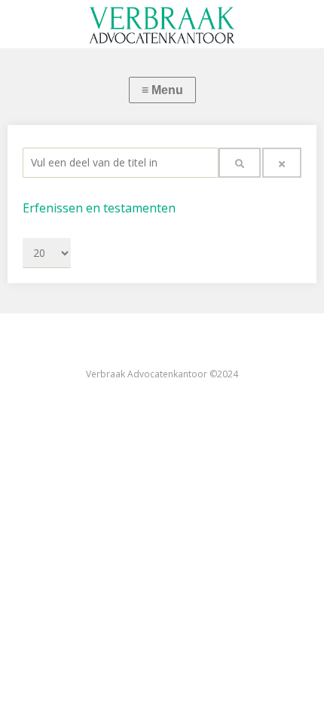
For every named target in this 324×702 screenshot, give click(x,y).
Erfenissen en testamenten (99, 208)
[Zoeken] (240, 163)
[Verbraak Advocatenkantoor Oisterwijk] (162, 24)
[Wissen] (281, 163)
